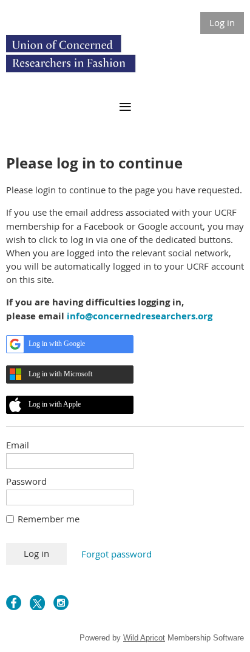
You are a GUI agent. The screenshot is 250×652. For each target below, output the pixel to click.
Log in (222, 22)
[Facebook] (13, 602)
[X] (37, 602)
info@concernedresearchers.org (139, 316)
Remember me (48, 519)
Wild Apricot (144, 637)
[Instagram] (61, 602)
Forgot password (116, 554)
